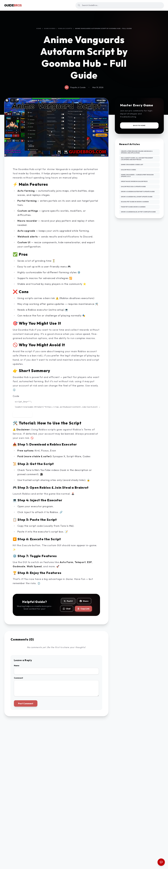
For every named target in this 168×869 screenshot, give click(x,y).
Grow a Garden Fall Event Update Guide (136, 197)
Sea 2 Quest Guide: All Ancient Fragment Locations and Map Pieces (137, 158)
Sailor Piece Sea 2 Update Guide (133, 186)
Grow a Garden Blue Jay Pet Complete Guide (138, 212)
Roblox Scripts (65, 28)
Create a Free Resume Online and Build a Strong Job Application (137, 152)
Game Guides (50, 28)
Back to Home (139, 125)
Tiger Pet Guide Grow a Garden (133, 207)
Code (16, 396)
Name (16, 665)
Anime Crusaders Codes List (132, 164)
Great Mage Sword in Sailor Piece (134, 181)
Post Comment (25, 703)
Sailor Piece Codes (128, 170)
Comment (18, 678)
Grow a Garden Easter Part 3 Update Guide (138, 191)
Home (38, 28)
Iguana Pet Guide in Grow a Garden (135, 202)
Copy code (24, 414)
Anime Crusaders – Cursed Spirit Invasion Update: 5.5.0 (137, 175)
